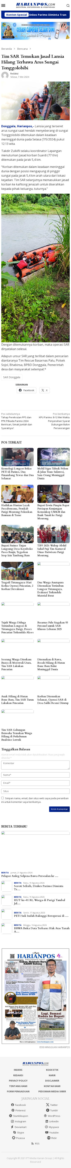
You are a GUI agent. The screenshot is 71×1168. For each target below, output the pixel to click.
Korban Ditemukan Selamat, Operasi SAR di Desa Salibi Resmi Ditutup (53, 700)
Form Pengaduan (18, 1091)
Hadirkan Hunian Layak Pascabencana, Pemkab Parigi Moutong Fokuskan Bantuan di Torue (16, 510)
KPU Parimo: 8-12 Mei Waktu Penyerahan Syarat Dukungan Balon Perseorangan (54, 421)
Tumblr (54, 1110)
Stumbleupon (20, 1116)
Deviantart (20, 1127)
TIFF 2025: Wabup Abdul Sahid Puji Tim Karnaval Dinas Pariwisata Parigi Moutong (51, 550)
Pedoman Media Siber (52, 1091)
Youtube (54, 1132)
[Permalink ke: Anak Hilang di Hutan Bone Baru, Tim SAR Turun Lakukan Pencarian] (17, 685)
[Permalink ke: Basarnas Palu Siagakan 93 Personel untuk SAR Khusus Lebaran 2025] (53, 611)
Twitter (54, 1105)
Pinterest (20, 1110)
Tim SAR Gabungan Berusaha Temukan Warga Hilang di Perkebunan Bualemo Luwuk (16, 735)
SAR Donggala (11, 377)
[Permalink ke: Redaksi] (5, 75)
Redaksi (18, 1075)
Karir (52, 1075)
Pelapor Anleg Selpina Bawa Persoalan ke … (29, 876)
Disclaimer (52, 1080)
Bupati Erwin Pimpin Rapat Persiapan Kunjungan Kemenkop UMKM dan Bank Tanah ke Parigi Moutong (53, 512)
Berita (5, 872)
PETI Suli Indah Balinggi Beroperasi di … (41, 915)
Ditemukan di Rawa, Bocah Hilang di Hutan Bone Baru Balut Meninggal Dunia (51, 664)
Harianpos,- (25, 126)
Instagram (20, 1121)
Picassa (20, 1138)
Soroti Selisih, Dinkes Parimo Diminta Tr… (38, 887)
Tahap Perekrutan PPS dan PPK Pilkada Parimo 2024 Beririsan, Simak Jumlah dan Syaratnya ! (16, 421)
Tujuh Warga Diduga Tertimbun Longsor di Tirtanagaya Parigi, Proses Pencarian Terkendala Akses (17, 627)
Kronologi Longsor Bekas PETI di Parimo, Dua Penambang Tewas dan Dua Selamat (17, 473)
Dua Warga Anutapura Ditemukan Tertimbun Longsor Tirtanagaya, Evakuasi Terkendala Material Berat (50, 589)
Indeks (18, 1069)
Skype (20, 1132)
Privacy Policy (18, 1080)
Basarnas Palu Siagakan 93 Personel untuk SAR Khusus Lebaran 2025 (52, 626)
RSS (37, 1143)
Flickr (54, 1138)
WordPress (54, 1116)
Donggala (8, 126)
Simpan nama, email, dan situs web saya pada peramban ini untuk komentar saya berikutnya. (35, 800)
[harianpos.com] (35, 5)
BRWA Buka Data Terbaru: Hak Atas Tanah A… (42, 930)
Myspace (54, 1127)
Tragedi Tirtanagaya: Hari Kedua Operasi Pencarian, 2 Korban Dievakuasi (17, 586)
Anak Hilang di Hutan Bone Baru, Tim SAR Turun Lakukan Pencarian (17, 700)
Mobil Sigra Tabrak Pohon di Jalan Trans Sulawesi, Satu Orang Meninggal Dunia (52, 473)
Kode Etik (52, 1069)
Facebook (20, 1105)
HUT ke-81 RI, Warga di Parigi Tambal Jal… (39, 901)
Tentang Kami (18, 1086)
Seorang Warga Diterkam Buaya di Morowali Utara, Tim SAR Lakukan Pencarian (16, 664)
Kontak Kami (52, 1086)
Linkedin (54, 1121)
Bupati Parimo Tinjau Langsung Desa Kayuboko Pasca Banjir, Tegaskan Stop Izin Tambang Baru (17, 550)
